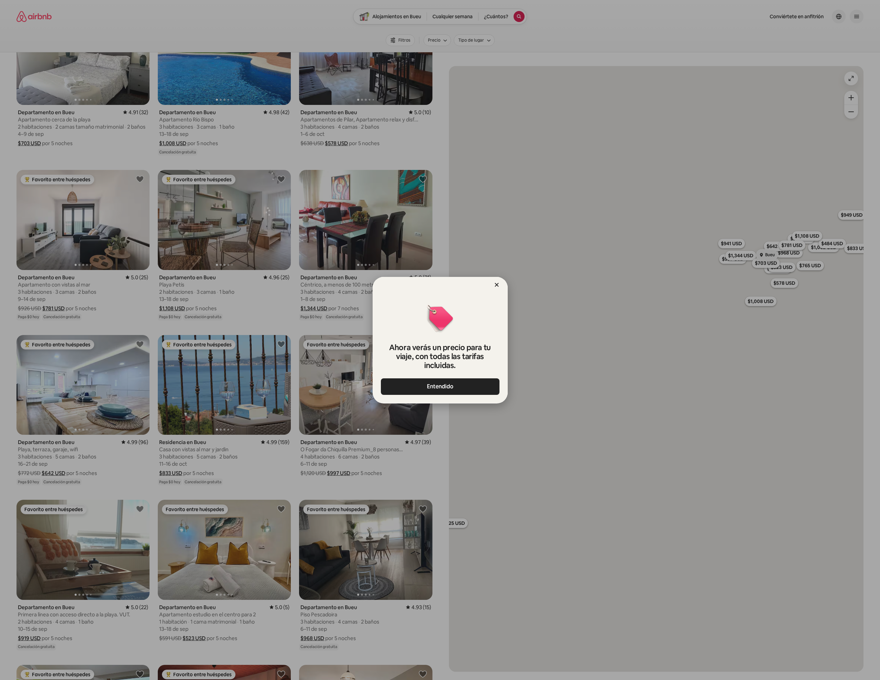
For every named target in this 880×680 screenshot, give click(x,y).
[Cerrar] (496, 285)
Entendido (440, 386)
